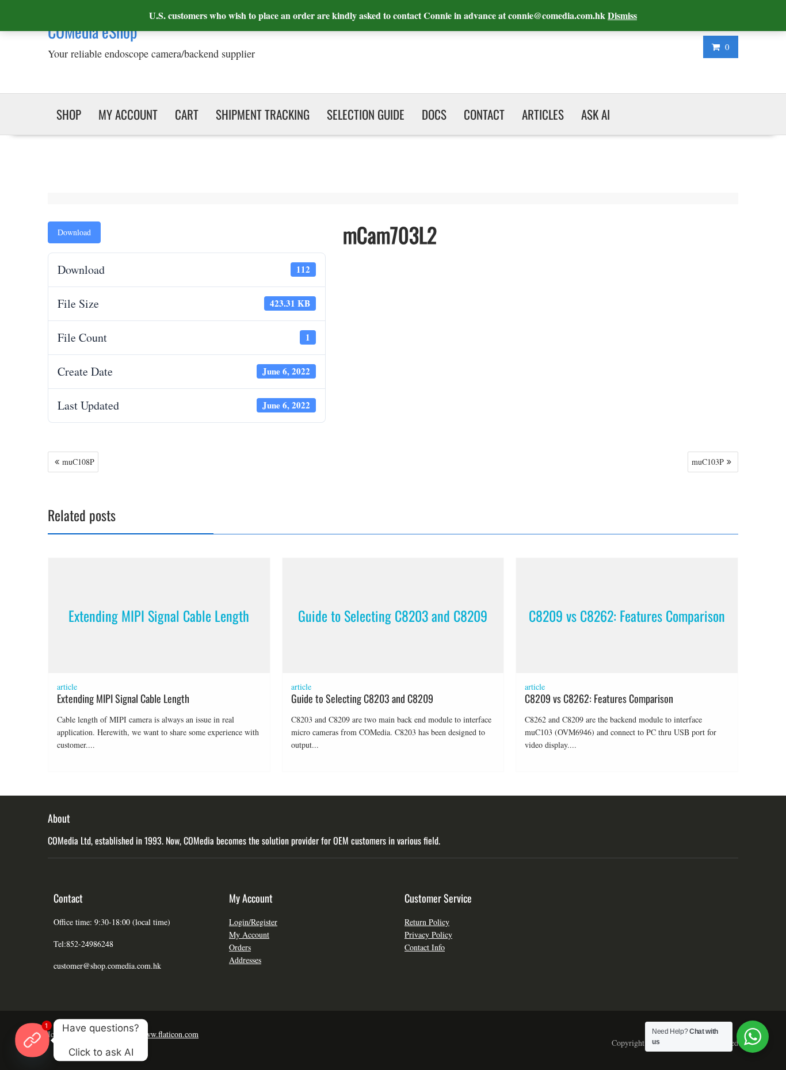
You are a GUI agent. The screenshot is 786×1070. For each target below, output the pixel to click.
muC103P (708, 461)
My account (128, 114)
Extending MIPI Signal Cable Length (158, 615)
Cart (187, 114)
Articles (543, 114)
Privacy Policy (428, 934)
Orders (240, 947)
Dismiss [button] (622, 15)
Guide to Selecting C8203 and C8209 (392, 615)
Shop (68, 114)
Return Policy (427, 921)
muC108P (78, 461)
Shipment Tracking (263, 114)
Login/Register (253, 921)
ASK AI (595, 114)
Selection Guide (366, 114)
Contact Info (425, 947)
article (67, 686)
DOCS (434, 114)
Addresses (245, 959)
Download (74, 232)
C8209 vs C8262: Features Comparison (627, 615)
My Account (249, 934)
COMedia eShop (92, 31)
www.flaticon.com (169, 1034)
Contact (484, 114)
